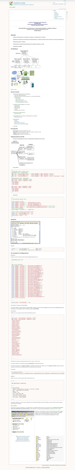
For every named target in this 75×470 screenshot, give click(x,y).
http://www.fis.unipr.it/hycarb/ (23, 438)
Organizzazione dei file (58, 16)
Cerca (65, 2)
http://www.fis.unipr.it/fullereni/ (23, 439)
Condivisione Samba (17, 104)
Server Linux (18, 98)
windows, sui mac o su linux (56, 408)
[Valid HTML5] (37, 467)
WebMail (17, 121)
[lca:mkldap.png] (25, 232)
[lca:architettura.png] (25, 59)
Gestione (55, 17)
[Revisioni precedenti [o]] (67, 15)
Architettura (56, 13)
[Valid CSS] (42, 467)
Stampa (14, 115)
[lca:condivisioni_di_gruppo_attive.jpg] (49, 448)
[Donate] (27, 467)
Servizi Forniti (56, 14)
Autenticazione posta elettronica (19, 112)
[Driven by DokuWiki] (47, 467)
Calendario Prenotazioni (20, 122)
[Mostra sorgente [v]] (67, 12)
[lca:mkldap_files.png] (22, 153)
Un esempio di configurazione (59, 18)
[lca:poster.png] (22, 78)
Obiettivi (13, 7)
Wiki (16, 120)
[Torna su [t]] (67, 19)
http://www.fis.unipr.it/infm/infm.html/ (23, 441)
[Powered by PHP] (32, 467)
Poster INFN (14, 89)
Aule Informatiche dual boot (22, 100)
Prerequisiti (56, 15)
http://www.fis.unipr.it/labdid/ (23, 437)
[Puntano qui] (67, 17)
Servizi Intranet (18, 123)
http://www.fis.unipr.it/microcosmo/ (23, 436)
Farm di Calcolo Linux (20, 99)
